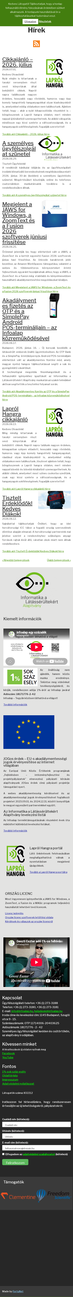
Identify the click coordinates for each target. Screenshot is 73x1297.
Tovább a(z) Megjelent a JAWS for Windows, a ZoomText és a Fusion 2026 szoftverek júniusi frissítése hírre (36, 289)
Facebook (8, 1053)
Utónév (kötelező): (13, 1130)
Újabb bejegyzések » (59, 560)
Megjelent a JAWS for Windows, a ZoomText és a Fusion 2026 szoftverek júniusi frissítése (24, 223)
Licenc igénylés (14, 913)
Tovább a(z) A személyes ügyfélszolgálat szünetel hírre (34, 195)
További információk (15, 704)
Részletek (45, 21)
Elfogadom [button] (30, 21)
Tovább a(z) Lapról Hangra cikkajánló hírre (26, 488)
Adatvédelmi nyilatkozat (18, 1083)
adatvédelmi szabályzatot (39, 1154)
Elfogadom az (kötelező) (36, 1154)
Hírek (36, 30)
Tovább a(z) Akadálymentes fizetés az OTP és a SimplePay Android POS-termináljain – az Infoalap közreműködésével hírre (36, 395)
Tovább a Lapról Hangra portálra (48, 872)
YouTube (7, 1057)
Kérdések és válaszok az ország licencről (29, 921)
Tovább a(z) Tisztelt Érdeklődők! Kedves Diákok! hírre (33, 551)
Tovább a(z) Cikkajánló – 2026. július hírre (26, 134)
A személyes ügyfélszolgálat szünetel (19, 148)
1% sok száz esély (14, 1071)
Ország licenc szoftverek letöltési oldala (29, 917)
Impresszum (10, 1079)
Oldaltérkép (10, 1075)
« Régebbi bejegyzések (15, 560)
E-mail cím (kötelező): (15, 1142)
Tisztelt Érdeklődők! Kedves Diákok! (17, 505)
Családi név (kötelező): (16, 1119)
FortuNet (18, 1291)
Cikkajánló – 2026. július (17, 62)
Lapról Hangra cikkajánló (15, 414)
